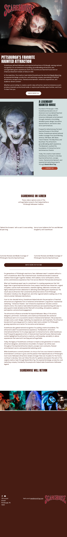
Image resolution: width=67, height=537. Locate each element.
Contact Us (49, 168)
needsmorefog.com (36, 498)
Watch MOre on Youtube (33, 265)
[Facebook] (2, 496)
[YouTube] (5, 496)
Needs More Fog (55, 75)
